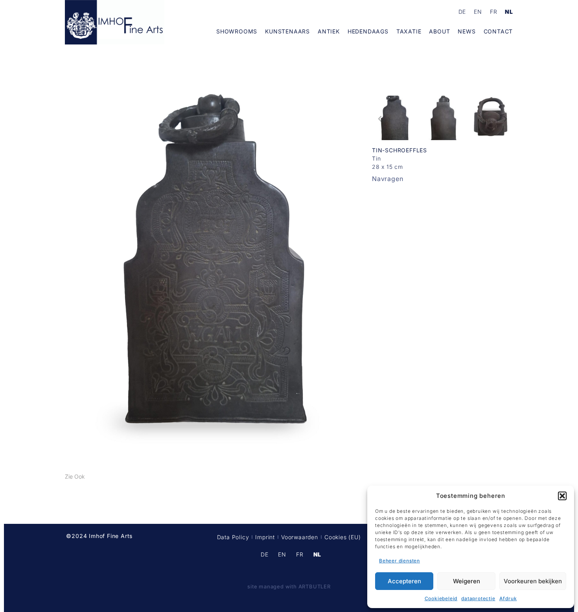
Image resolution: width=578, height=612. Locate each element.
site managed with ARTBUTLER (289, 586)
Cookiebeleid (441, 598)
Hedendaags (368, 31)
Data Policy (233, 537)
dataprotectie (478, 598)
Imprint (265, 537)
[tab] (75, 476)
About (439, 31)
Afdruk (508, 598)
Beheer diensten (399, 561)
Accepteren (404, 581)
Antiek (329, 31)
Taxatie (409, 31)
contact (498, 31)
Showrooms (236, 31)
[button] (562, 496)
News (466, 31)
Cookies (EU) (342, 537)
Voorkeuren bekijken (533, 581)
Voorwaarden (299, 537)
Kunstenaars (287, 31)
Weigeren (466, 581)
